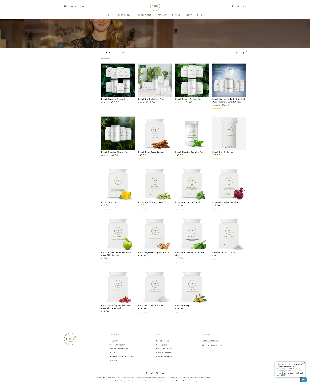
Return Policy (176, 381)
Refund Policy (120, 381)
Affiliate (113, 360)
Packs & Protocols (164, 352)
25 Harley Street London (212, 345)
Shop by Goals (162, 341)
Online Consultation (119, 348)
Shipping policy (162, 381)
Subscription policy (190, 381)
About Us (114, 341)
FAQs (112, 352)
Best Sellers (161, 345)
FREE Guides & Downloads (122, 356)
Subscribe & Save (164, 348)
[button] (232, 6)
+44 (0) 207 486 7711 (210, 340)
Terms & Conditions (148, 381)
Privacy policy (133, 381)
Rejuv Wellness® (109, 377)
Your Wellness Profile (120, 345)
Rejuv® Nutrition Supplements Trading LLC (197, 377)
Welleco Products (164, 356)
